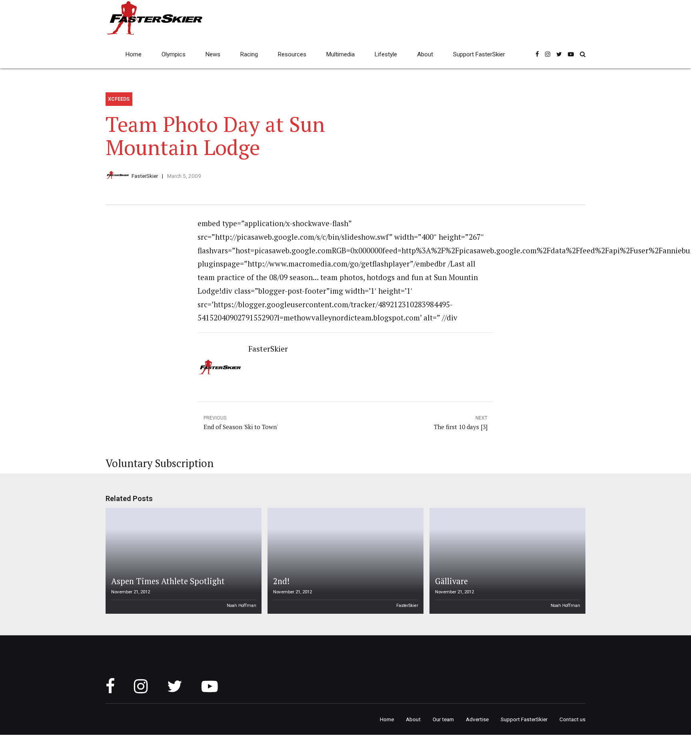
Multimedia (340, 54)
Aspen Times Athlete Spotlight (168, 581)
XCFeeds (119, 99)
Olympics (174, 54)
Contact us (572, 719)
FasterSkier (145, 176)
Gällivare (451, 581)
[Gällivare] (506, 561)
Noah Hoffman (241, 605)
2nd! (281, 581)
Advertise (477, 719)
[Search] (582, 54)
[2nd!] (344, 561)
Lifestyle (386, 54)
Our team (443, 719)
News (213, 54)
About (425, 54)
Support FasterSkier (479, 54)
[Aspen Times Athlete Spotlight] (182, 561)
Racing (249, 54)
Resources (292, 54)
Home (134, 54)
